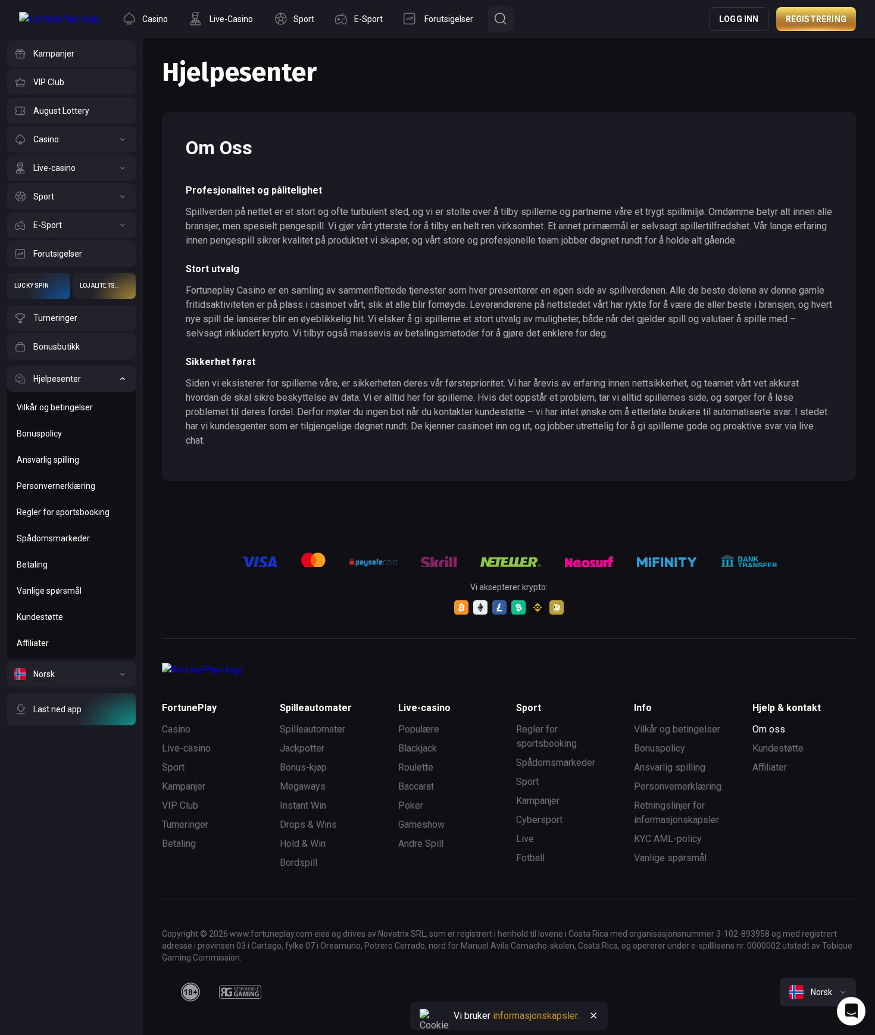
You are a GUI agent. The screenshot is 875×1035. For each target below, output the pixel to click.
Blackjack (417, 748)
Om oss (768, 729)
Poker (410, 805)
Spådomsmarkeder (555, 762)
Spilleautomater (312, 729)
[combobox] (818, 992)
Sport (173, 767)
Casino (176, 729)
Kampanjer (183, 786)
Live (525, 838)
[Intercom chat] (851, 1011)
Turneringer (185, 824)
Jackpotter (302, 748)
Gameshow (421, 824)
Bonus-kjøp (303, 767)
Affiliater (769, 767)
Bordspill (298, 862)
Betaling (179, 843)
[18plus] (190, 992)
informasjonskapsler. (536, 1015)
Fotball (530, 857)
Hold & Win (303, 843)
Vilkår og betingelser (677, 729)
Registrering (816, 19)
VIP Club (180, 805)
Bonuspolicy (659, 748)
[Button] (501, 19)
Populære (418, 729)
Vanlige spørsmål (670, 857)
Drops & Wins (308, 824)
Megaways (303, 786)
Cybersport (539, 819)
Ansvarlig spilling (669, 767)
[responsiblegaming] (240, 992)
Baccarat (416, 786)
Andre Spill (420, 843)
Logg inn (739, 19)
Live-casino (186, 748)
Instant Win (303, 805)
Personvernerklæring (677, 786)
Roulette (415, 767)
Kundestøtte (778, 748)
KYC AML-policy (668, 838)
